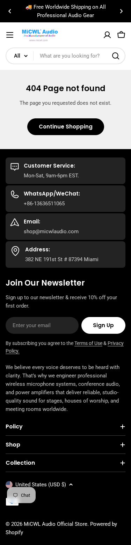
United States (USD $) (40, 484)
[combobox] (65, 55)
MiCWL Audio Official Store (55, 524)
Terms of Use (88, 343)
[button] (10, 11)
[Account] (107, 35)
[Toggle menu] (10, 35)
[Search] (115, 56)
